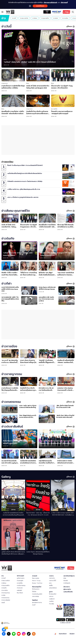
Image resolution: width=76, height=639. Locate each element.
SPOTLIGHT (20, 576)
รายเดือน (51, 601)
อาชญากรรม (4, 83)
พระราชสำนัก (54, 109)
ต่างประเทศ (20, 588)
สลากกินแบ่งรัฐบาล (69, 576)
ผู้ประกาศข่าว (67, 589)
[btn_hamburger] (2, 12)
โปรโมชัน (34, 591)
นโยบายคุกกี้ (64, 3)
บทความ (51, 596)
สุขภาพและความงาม (37, 602)
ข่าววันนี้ (14, 18)
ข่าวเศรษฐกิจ (20, 580)
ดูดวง (51, 592)
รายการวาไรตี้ (52, 580)
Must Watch (20, 593)
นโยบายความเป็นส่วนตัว (50, 3)
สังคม (27, 83)
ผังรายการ (66, 587)
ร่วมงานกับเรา (63, 634)
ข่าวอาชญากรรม (5, 593)
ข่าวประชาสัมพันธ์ (5, 600)
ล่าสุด (64, 578)
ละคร (50, 583)
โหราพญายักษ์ (52, 594)
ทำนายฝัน (51, 604)
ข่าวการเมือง (65, 18)
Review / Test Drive (37, 583)
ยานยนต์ (34, 576)
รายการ (51, 576)
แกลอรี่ (3, 602)
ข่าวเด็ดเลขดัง (66, 583)
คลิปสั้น (51, 585)
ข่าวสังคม (34, 18)
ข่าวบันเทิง (55, 18)
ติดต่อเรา (72, 634)
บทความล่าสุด (35, 596)
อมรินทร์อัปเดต (53, 588)
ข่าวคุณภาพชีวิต (45, 18)
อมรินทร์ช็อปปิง (68, 592)
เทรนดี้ (33, 605)
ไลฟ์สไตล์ (35, 600)
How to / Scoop (36, 580)
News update (35, 578)
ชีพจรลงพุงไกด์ (36, 587)
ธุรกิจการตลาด (20, 578)
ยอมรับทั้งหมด (40, 6)
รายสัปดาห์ (51, 599)
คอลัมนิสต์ (19, 590)
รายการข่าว (52, 578)
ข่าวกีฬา (3, 595)
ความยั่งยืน (20, 583)
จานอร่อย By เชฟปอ (37, 594)
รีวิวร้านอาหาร (35, 589)
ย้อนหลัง (65, 580)
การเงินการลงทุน (21, 585)
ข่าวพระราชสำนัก (24, 18)
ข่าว (2, 576)
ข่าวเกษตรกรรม (5, 598)
